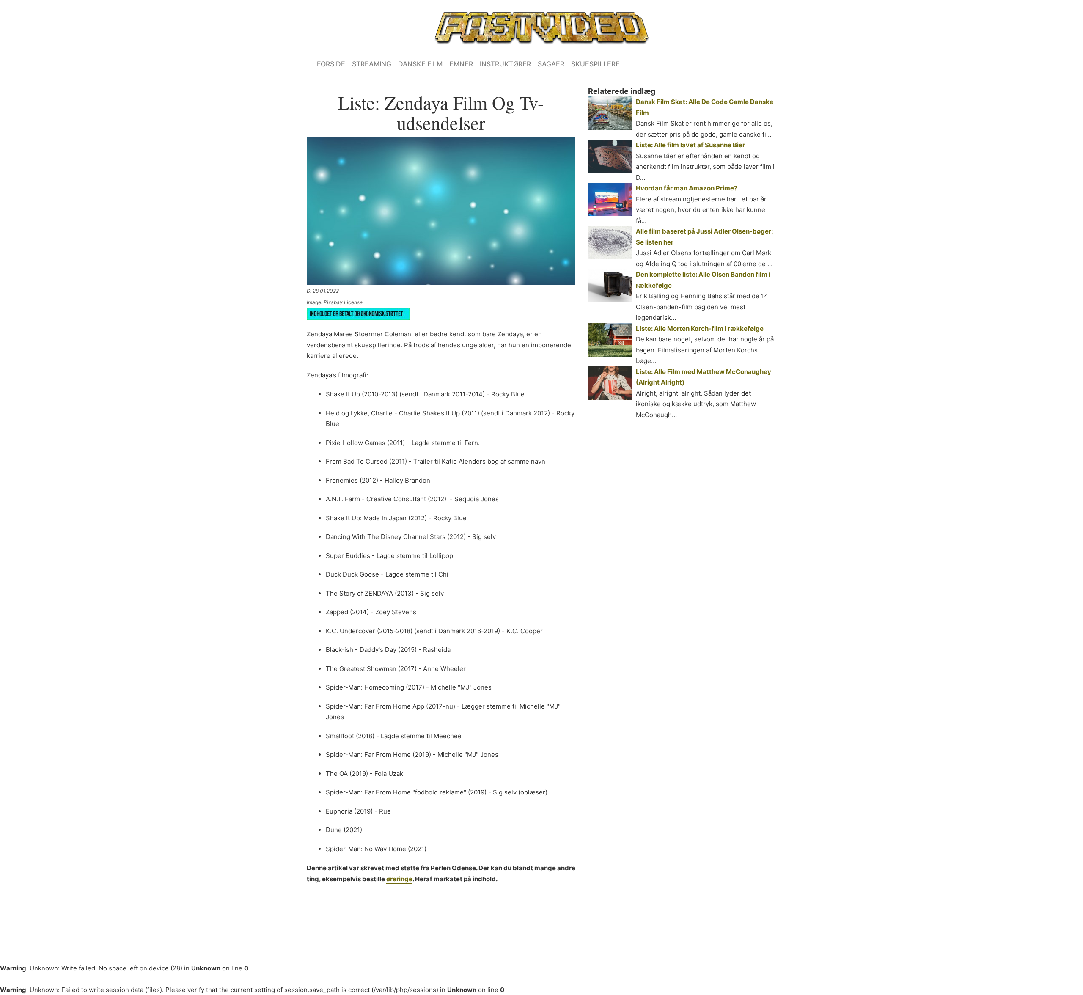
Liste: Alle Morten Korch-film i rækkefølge (700, 328)
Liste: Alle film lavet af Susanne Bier (690, 145)
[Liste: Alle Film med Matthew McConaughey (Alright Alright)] (610, 383)
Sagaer (551, 64)
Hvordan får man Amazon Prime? (686, 188)
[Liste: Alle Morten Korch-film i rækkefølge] (610, 340)
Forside (331, 64)
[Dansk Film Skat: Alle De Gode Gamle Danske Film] (610, 113)
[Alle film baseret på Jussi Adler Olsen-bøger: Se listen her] (610, 242)
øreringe (399, 879)
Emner (461, 64)
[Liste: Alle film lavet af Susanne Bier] (610, 156)
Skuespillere (595, 64)
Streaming (371, 64)
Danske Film (420, 64)
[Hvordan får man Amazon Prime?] (610, 199)
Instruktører (505, 64)
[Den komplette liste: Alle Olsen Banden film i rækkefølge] (610, 285)
